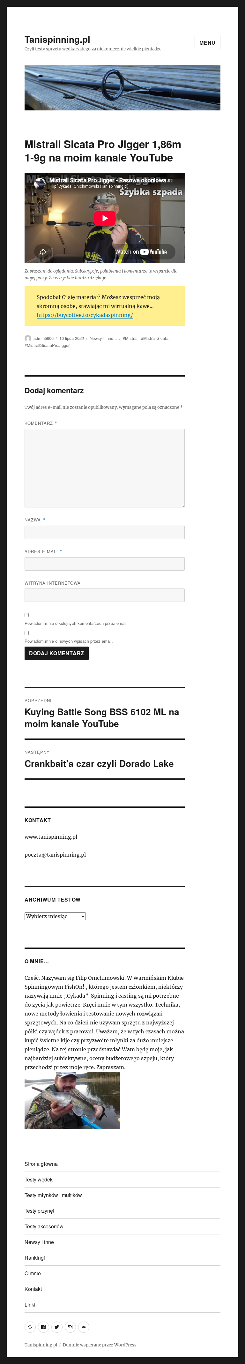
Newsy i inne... (103, 338)
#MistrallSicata (154, 338)
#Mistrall (130, 338)
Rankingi (35, 1257)
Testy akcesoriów (44, 1226)
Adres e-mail (44, 551)
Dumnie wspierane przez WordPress (100, 1345)
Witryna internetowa (53, 583)
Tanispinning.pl (57, 39)
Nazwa (35, 520)
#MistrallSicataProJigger (47, 345)
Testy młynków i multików (53, 1195)
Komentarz (41, 423)
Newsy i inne (39, 1242)
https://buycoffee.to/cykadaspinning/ (85, 315)
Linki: (31, 1304)
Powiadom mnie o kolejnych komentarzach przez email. (76, 623)
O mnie (33, 1273)
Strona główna (41, 1163)
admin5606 (43, 338)
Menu (207, 42)
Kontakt (33, 1289)
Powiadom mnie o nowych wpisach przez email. (69, 641)
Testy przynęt (39, 1210)
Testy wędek (39, 1179)
